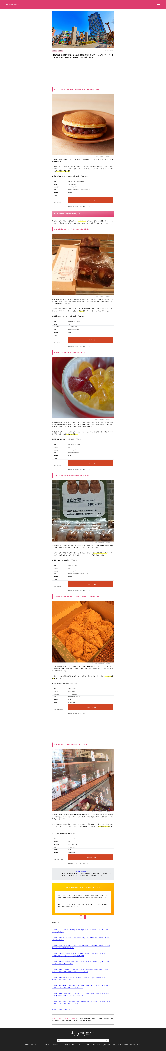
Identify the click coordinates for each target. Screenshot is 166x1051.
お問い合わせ (48, 1044)
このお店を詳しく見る (91, 200)
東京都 (54, 50)
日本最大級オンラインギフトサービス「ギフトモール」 (126, 1044)
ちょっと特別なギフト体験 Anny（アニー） (72, 1044)
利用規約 (55, 1044)
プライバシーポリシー (37, 1044)
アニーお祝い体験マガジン (11, 4)
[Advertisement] (66, 73)
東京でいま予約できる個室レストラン (63, 1009)
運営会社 (27, 1044)
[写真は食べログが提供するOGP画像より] (83, 154)
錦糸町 (60, 50)
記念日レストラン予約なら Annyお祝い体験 (98, 1044)
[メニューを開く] (158, 4)
